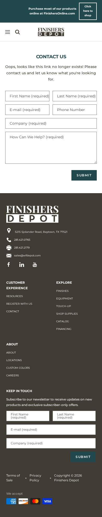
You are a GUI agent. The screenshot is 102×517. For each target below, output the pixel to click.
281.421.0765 (22, 239)
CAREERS (12, 375)
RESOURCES (14, 296)
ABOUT (11, 352)
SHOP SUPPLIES (67, 313)
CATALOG (62, 321)
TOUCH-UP (63, 306)
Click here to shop (88, 11)
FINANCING (63, 329)
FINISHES (62, 291)
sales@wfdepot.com (27, 255)
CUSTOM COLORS (18, 368)
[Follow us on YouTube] (36, 265)
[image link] (41, 214)
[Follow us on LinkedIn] (23, 265)
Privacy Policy (35, 477)
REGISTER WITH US (19, 303)
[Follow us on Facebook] (10, 265)
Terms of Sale (13, 477)
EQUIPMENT (64, 298)
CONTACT (12, 311)
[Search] (17, 32)
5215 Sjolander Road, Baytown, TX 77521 (40, 232)
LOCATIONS (14, 360)
